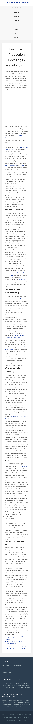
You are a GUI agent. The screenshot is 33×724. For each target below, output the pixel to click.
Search (16, 37)
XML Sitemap (27, 717)
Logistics (17, 12)
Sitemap (20, 717)
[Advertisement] (16, 108)
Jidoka (22, 165)
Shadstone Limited (18, 720)
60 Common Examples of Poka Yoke (11, 665)
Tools (16, 33)
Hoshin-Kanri (13, 165)
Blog (16, 29)
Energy (16, 16)
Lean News (16, 20)
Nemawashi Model (6, 672)
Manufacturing (16, 8)
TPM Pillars (4, 669)
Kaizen (21, 714)
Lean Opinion (17, 25)
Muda (6, 165)
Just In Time (22, 299)
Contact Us (5, 714)
